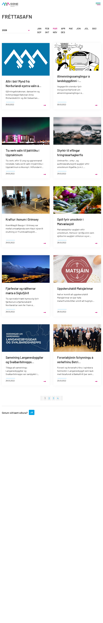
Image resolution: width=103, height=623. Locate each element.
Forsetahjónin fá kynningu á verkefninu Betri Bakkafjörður (75, 360)
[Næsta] (61, 398)
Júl (86, 28)
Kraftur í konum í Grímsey (22, 219)
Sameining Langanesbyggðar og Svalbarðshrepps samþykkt (24, 360)
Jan (39, 28)
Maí (71, 28)
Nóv (55, 32)
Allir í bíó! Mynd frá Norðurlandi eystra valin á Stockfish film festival (22, 84)
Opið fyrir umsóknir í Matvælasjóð (70, 222)
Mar (55, 28)
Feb (47, 28)
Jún (78, 28)
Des (63, 32)
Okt (47, 32)
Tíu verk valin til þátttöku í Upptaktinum (22, 153)
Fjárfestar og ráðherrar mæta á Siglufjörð (21, 291)
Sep (39, 32)
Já (31, 412)
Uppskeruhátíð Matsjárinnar (75, 288)
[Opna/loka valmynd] (98, 4)
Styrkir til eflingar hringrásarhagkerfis (70, 153)
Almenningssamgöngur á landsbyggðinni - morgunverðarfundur (73, 78)
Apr (63, 28)
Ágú (94, 28)
